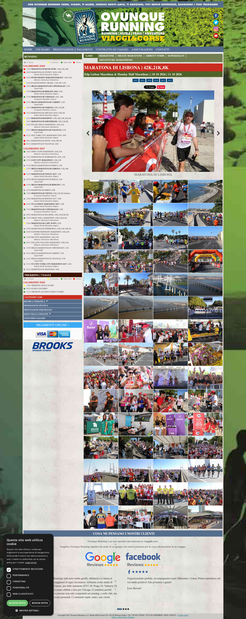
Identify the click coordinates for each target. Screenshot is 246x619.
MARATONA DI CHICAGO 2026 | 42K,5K (48, 113)
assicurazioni (142, 49)
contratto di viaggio (112, 49)
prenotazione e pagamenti (73, 49)
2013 (163, 80)
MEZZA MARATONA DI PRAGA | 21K (46, 179)
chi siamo (43, 49)
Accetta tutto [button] (17, 603)
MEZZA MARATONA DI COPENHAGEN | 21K (50, 248)
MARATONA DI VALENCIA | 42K (45, 144)
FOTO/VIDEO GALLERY (34, 318)
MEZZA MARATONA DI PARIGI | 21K (46, 165)
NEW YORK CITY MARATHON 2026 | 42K (48, 135)
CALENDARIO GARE (33, 297)
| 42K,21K (46, 160)
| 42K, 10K (47, 97)
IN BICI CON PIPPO (39, 289)
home (28, 49)
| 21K (50, 86)
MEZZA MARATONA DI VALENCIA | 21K (48, 259)
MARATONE (106, 55)
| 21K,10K (49, 169)
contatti (162, 49)
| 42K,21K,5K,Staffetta (50, 193)
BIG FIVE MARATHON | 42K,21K (45, 237)
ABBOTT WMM (155, 55)
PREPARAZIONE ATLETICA (36, 305)
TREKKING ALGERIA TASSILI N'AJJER (47, 292)
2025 (136, 80)
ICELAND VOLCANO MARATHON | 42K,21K (50, 243)
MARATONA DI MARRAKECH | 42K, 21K (48, 157)
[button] (118, 609)
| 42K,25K (51, 78)
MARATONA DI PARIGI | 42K (43, 190)
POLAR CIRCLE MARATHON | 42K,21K (47, 125)
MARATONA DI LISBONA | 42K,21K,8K (126, 67)
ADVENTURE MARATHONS (116, 60)
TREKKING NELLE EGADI (42, 285)
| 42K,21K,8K (47, 108)
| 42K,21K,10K (49, 69)
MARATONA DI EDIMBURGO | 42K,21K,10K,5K (51, 229)
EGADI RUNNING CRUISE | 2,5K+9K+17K (48, 83)
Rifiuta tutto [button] (40, 603)
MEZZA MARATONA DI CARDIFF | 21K (47, 253)
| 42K (47, 91)
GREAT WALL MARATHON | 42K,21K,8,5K (49, 218)
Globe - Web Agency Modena (123, 617)
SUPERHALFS (176, 55)
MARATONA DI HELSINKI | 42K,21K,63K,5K (50, 215)
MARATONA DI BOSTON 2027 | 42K (46, 199)
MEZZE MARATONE (130, 55)
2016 (156, 80)
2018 (149, 80)
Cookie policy (183, 615)
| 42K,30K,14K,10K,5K (51, 118)
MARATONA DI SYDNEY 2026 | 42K (46, 72)
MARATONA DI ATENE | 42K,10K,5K (46, 141)
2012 (170, 80)
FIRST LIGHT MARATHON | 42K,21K (46, 152)
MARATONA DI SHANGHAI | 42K (45, 269)
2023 (142, 80)
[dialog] (28, 575)
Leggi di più (30, 562)
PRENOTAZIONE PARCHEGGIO (38, 310)
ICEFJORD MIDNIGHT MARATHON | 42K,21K (50, 232)
